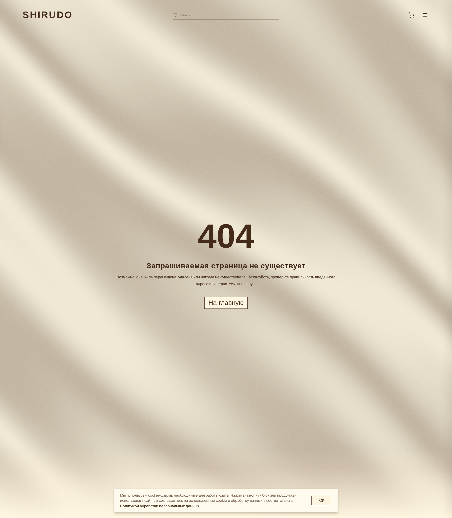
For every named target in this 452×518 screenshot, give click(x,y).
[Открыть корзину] (411, 15)
